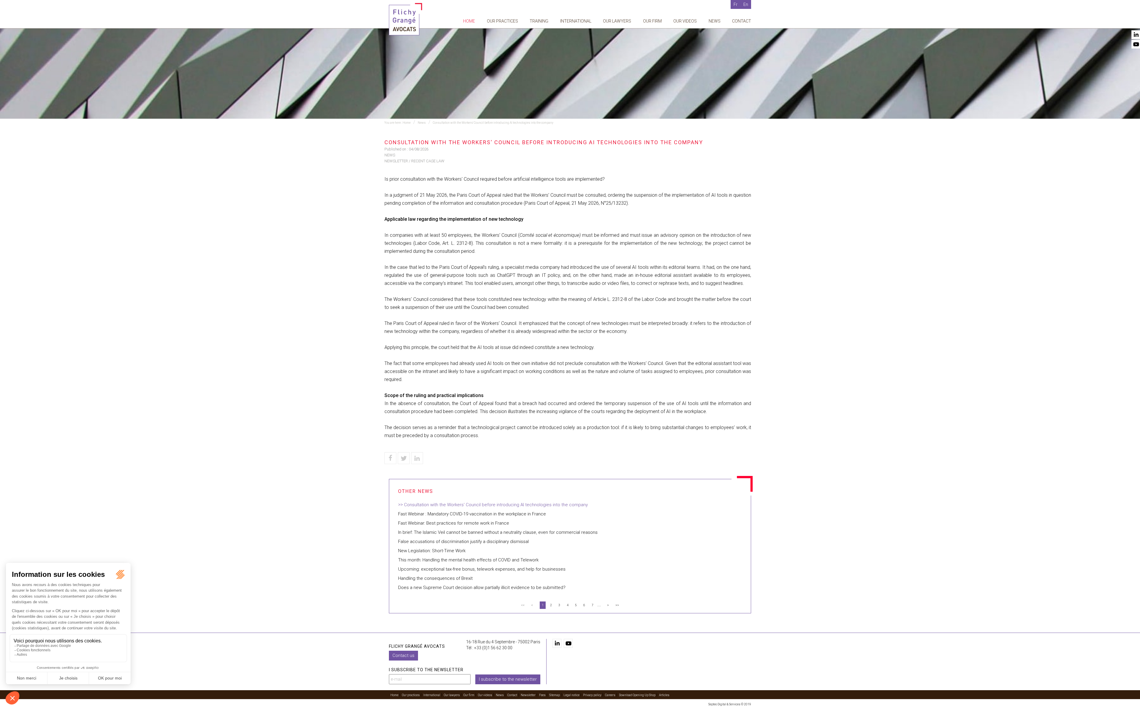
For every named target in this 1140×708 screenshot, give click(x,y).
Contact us (403, 655)
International (575, 21)
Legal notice (571, 695)
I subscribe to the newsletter (508, 679)
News (715, 21)
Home (469, 21)
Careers (610, 695)
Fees (542, 695)
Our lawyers (617, 21)
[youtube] (568, 643)
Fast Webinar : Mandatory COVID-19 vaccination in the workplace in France (472, 514)
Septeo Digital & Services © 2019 (729, 704)
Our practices (502, 21)
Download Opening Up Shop (637, 695)
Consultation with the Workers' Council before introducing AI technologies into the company (493, 122)
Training (539, 21)
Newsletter (528, 695)
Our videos (685, 21)
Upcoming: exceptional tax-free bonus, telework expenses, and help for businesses (482, 569)
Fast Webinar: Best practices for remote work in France (453, 523)
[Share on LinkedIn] (417, 458)
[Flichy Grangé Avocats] (405, 19)
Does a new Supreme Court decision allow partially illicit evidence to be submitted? (482, 587)
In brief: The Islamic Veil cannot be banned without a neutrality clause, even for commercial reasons (498, 532)
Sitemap (554, 695)
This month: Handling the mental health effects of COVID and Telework (468, 560)
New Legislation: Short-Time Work (432, 550)
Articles (664, 695)
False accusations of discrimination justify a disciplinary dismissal (463, 541)
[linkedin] (556, 643)
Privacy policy (592, 695)
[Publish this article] (404, 458)
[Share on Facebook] (390, 458)
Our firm (652, 21)
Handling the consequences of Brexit (435, 578)
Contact (741, 21)
